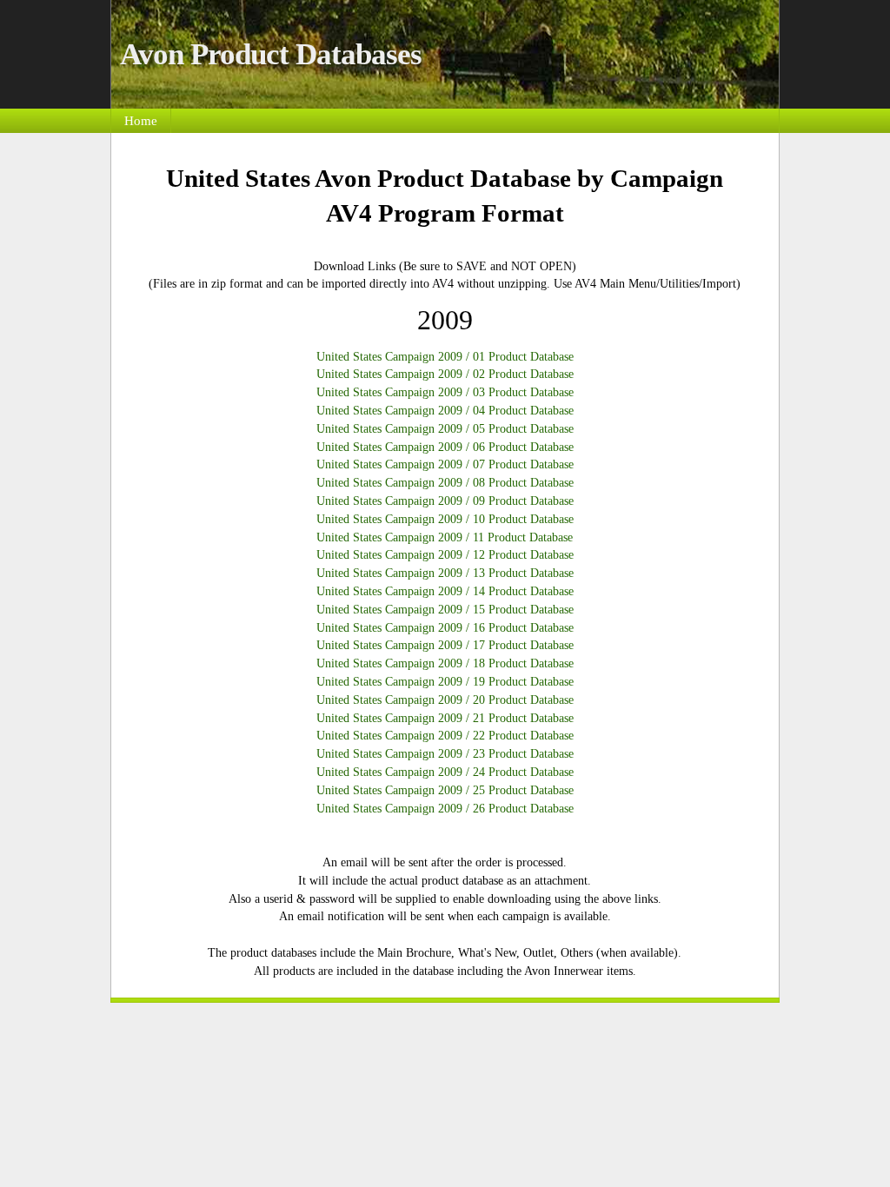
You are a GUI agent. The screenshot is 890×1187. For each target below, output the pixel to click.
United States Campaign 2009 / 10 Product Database (445, 519)
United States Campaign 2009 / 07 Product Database (445, 464)
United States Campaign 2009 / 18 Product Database (445, 663)
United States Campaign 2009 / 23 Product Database (445, 753)
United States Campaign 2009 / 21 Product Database (445, 718)
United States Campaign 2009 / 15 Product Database (445, 609)
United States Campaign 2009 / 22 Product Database (445, 735)
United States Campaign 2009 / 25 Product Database (445, 790)
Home (140, 120)
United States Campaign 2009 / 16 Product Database (445, 627)
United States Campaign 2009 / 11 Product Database (444, 537)
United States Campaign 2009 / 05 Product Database (445, 428)
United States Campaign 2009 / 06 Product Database (445, 447)
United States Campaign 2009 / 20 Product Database (445, 699)
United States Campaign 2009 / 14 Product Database (445, 591)
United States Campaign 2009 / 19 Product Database (445, 681)
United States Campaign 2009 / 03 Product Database (445, 392)
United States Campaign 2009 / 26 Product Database (445, 808)
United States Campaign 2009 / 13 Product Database (445, 573)
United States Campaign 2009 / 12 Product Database (445, 554)
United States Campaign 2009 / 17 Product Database (445, 645)
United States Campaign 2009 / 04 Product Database (445, 410)
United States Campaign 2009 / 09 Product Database (445, 500)
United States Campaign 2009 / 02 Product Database (445, 374)
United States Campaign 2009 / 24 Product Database (445, 772)
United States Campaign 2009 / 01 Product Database (445, 356)
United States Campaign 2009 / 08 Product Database (445, 482)
